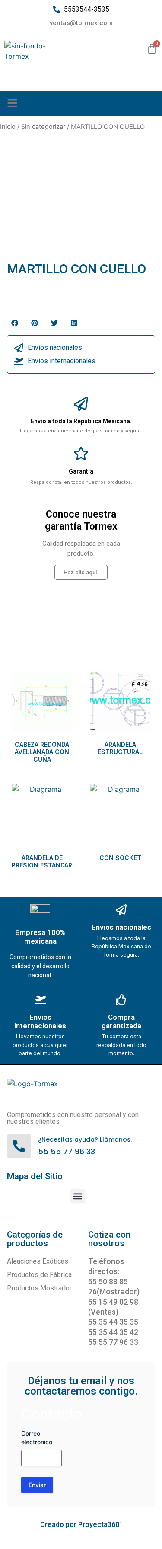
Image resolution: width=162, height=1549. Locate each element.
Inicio (8, 127)
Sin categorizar (43, 127)
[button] (12, 103)
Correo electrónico (36, 1438)
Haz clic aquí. (81, 572)
